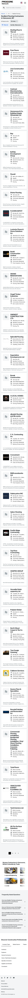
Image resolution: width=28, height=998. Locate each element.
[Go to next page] (18, 853)
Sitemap (3, 991)
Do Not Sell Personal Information (7, 989)
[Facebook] (4, 978)
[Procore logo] (7, 2)
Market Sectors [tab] (16, 944)
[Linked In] (1, 977)
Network (5, 3)
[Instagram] (10, 977)
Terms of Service (4, 986)
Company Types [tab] (6, 944)
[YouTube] (13, 977)
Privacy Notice (4, 983)
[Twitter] (7, 977)
